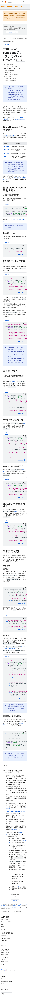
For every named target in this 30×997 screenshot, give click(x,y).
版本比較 (18, 94)
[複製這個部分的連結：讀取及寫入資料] (21, 551)
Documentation (7, 7)
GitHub (3, 929)
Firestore (18, 7)
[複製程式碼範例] (25, 207)
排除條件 (17, 886)
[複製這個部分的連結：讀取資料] (10, 569)
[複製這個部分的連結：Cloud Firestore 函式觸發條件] (14, 130)
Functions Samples (19, 119)
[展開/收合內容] (14, 65)
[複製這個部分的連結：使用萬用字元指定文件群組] (6, 263)
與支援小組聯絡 (5, 952)
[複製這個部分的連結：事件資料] (12, 566)
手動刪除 (14, 830)
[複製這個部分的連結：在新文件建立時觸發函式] (4, 378)
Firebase (5, 38)
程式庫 (2, 926)
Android (3, 974)
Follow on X (4, 940)
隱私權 (6, 989)
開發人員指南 (4, 919)
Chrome (3, 976)
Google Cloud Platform (6, 981)
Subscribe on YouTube (6, 943)
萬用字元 (14, 381)
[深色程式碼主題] (23, 207)
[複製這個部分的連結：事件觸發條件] (19, 371)
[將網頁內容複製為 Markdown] (21, 60)
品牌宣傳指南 (4, 961)
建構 (26, 38)
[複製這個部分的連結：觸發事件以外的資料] (22, 716)
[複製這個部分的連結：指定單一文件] (16, 233)
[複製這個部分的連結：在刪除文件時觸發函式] (24, 467)
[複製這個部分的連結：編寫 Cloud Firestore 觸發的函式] (16, 191)
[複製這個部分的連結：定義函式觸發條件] (20, 195)
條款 (2, 989)
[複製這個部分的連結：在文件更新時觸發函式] (24, 420)
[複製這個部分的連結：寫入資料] (10, 635)
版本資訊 (3, 959)
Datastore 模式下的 (16, 811)
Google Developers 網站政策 (9, 907)
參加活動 (3, 945)
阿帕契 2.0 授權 (16, 905)
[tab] (6, 204)
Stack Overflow (5, 954)
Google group (4, 957)
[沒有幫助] (15, 42)
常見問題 (3, 964)
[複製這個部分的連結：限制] (9, 766)
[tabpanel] (15, 211)
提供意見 (7, 45)
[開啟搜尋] (20, 2)
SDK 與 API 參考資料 (6, 922)
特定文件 (15, 219)
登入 (27, 2)
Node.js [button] (7, 204)
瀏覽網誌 (3, 935)
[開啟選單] (2, 2)
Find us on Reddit (5, 938)
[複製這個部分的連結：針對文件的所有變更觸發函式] (8, 506)
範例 (2, 924)
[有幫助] (13, 42)
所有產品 (3, 983)
